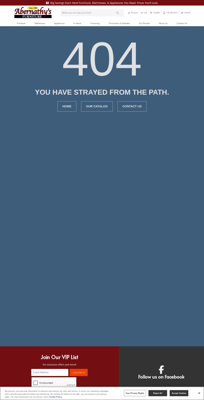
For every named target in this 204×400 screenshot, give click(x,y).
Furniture (21, 23)
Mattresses (40, 23)
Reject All (157, 393)
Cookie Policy (55, 397)
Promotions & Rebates (119, 23)
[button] (129, 13)
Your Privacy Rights (135, 393)
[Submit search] (117, 13)
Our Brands (144, 23)
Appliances (59, 23)
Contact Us (182, 23)
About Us (163, 23)
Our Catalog (97, 106)
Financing (95, 23)
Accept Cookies (179, 393)
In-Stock (77, 23)
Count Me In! (79, 372)
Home (66, 106)
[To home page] (33, 13)
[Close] (199, 393)
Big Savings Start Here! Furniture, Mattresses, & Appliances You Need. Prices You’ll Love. (104, 3)
